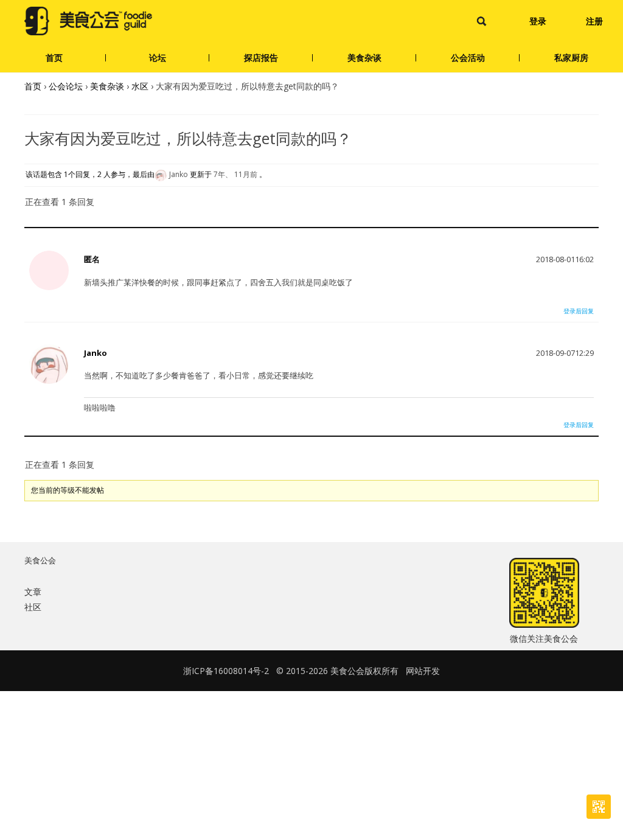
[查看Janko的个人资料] (49, 380)
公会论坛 (66, 86)
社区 (32, 607)
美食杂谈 (364, 57)
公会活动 (468, 57)
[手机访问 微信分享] (598, 806)
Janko (95, 352)
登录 (537, 21)
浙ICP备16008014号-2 (226, 670)
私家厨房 (571, 57)
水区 (139, 86)
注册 (594, 21)
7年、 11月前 (235, 175)
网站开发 (423, 670)
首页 (54, 57)
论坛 (157, 57)
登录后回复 (578, 311)
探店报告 (261, 57)
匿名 (92, 259)
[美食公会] (88, 21)
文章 (32, 591)
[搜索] (481, 21)
